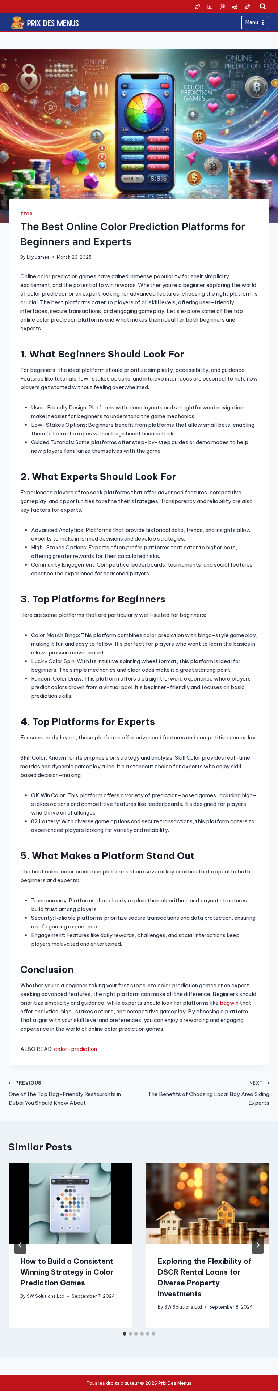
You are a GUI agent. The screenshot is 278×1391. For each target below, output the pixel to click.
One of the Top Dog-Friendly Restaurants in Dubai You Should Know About (65, 1093)
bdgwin (229, 1002)
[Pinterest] (222, 6)
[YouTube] (210, 6)
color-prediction (75, 1049)
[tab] (124, 1334)
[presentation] (70, 1204)
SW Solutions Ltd (45, 1296)
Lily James (38, 257)
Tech (26, 213)
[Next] (258, 1245)
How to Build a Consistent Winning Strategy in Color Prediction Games (67, 1272)
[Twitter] (197, 6)
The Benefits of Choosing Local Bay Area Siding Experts (208, 1093)
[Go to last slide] (20, 1245)
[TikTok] (247, 6)
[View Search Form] (262, 6)
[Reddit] (234, 6)
